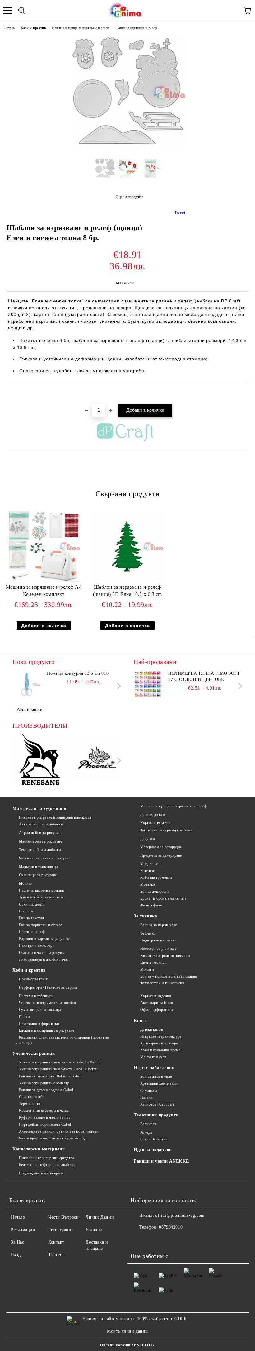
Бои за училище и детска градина (168, 976)
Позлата (26, 911)
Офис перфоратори (156, 1009)
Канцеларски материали (38, 1149)
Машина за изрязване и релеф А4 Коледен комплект (44, 590)
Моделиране (150, 864)
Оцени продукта (129, 197)
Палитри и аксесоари (36, 945)
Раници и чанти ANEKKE (161, 1161)
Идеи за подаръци (153, 1150)
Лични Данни (100, 1217)
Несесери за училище (158, 948)
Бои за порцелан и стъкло (41, 925)
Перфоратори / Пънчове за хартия (48, 987)
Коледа (146, 1132)
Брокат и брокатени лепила (163, 898)
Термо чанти (29, 1103)
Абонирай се (29, 709)
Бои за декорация (155, 891)
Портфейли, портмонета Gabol (45, 1124)
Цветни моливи (153, 962)
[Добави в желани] (243, 393)
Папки (24, 1017)
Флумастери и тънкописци (162, 983)
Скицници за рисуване (38, 875)
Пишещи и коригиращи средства (46, 1158)
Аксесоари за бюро (156, 1003)
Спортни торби (31, 1097)
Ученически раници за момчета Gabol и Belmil (59, 1069)
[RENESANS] (39, 760)
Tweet (180, 212)
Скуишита (148, 1090)
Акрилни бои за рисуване (40, 832)
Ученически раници (33, 1053)
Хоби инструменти (156, 877)
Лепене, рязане (152, 814)
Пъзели (146, 1097)
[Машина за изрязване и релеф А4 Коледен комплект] (44, 580)
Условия (94, 1229)
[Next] (117, 686)
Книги (140, 1020)
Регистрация (60, 1229)
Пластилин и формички (39, 1023)
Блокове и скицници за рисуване (46, 1030)
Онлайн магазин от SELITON (127, 1345)
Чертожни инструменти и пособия (48, 1003)
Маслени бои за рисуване (40, 841)
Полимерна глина (34, 979)
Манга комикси (153, 1057)
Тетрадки (148, 933)
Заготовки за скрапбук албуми (166, 830)
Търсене (56, 1254)
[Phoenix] (95, 760)
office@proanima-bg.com (179, 1215)
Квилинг (147, 870)
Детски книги (151, 1029)
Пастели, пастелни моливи (41, 890)
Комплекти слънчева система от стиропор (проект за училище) (62, 1040)
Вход (16, 1254)
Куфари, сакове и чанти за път (44, 1117)
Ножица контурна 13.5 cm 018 (78, 673)
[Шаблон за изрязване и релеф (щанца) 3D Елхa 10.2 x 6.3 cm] (127, 580)
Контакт (56, 1242)
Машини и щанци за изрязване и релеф (80, 28)
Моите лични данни (127, 1331)
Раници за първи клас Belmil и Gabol (50, 1076)
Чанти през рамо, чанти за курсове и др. (53, 1138)
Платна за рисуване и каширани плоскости (55, 817)
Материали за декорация (161, 847)
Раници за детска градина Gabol (46, 1090)
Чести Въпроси (63, 1217)
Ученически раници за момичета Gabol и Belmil (59, 1062)
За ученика (145, 916)
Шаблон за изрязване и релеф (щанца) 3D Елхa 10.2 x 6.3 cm (127, 590)
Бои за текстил (31, 918)
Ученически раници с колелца (44, 1083)
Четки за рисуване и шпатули (44, 858)
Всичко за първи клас (158, 925)
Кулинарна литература (159, 1043)
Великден (148, 1124)
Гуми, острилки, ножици (40, 1009)
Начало (9, 28)
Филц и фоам (151, 905)
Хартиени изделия (155, 996)
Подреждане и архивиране (41, 1173)
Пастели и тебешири (36, 996)
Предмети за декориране (161, 855)
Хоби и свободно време (160, 1050)
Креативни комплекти (158, 1083)
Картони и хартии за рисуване (44, 938)
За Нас (17, 1242)
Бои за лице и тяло (156, 1076)
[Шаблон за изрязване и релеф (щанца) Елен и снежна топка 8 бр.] (127, 148)
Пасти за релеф (32, 932)
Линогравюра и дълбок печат (44, 959)
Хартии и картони (155, 823)
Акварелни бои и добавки (41, 824)
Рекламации (23, 1229)
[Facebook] (139, 1240)
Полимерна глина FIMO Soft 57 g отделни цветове (204, 676)
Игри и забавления (154, 1067)
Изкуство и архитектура (161, 1036)
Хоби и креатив (33, 28)
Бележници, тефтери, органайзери (47, 1165)
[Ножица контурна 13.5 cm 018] (26, 684)
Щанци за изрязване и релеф (136, 28)
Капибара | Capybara (157, 1104)
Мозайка (147, 884)
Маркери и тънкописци (38, 866)
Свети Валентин (153, 1139)
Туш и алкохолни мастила (41, 897)
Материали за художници (39, 808)
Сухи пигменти (32, 904)
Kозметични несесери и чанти (44, 1110)
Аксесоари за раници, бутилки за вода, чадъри (58, 1131)
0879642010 (171, 1227)
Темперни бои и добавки (40, 850)
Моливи (26, 883)
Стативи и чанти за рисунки (42, 952)
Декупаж (147, 838)
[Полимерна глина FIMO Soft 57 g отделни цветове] (148, 684)
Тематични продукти (156, 1115)
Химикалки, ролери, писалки (165, 956)
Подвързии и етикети (158, 940)
